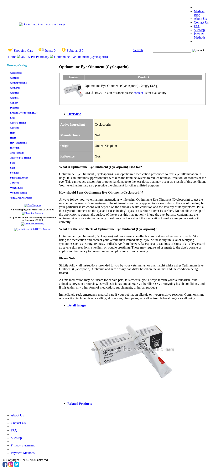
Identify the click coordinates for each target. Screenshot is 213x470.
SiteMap (199, 30)
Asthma (14, 97)
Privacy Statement (23, 445)
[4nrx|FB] (4, 466)
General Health (18, 122)
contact (138, 93)
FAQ (197, 26)
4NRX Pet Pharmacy (35, 57)
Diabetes (14, 107)
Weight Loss (16, 187)
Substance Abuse (19, 177)
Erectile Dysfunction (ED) (23, 112)
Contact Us (201, 22)
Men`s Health (17, 152)
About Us (200, 18)
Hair (12, 132)
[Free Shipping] (32, 205)
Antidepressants (18, 82)
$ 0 (81, 50)
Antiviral (15, 87)
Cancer (14, 102)
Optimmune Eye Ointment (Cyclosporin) (81, 57)
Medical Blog (199, 13)
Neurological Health (20, 157)
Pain (12, 162)
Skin (12, 167)
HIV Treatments (18, 142)
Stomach (14, 172)
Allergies (14, 77)
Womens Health (18, 192)
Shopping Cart (23, 50)
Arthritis (14, 92)
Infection (15, 147)
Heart (13, 137)
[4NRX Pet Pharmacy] (32, 223)
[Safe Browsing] (32, 229)
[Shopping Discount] (32, 213)
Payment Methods (199, 35)
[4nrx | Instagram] (10, 466)
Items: (49, 50)
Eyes (12, 117)
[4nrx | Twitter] (16, 466)
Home (12, 57)
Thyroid (14, 182)
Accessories (16, 72)
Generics (14, 127)
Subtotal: (72, 50)
